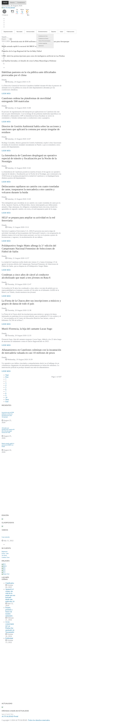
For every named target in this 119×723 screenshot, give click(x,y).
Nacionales (19, 31)
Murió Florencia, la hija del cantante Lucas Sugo (27, 328)
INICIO (5, 2)
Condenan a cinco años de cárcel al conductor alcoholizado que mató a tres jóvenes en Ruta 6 (26, 276)
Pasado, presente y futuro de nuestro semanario (9, 612)
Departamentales (8, 31)
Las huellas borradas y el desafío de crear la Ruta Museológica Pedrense (29, 61)
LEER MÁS (6, 93)
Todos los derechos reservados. (39, 720)
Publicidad (9, 638)
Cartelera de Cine (43, 36)
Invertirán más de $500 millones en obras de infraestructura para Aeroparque (8, 415)
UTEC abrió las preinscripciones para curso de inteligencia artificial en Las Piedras (33, 56)
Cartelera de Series (43, 38)
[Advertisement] (8, 485)
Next (7, 399)
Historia (12, 2)
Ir (10, 39)
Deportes (53, 31)
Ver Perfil (4, 555)
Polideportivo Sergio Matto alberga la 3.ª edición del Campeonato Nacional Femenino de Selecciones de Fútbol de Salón (29, 248)
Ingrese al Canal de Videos (7, 714)
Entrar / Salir (5, 553)
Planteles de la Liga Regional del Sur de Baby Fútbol (22, 51)
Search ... (5, 37)
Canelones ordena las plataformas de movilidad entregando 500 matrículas (26, 100)
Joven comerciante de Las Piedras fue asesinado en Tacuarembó (9, 627)
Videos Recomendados (44, 41)
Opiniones (41, 45)
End (6, 402)
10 (6, 397)
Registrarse (4, 551)
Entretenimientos (42, 31)
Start (7, 375)
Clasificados (9, 583)
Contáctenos (21, 2)
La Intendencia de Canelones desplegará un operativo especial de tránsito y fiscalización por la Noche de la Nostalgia (29, 158)
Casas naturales (6, 537)
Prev (7, 377)
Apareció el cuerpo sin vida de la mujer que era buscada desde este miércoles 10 (10, 595)
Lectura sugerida (42, 43)
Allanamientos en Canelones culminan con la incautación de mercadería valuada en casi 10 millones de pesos (31, 351)
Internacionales (30, 31)
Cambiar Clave (5, 557)
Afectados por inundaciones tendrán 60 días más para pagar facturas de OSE (8, 430)
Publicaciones (70, 31)
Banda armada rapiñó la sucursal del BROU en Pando (22, 46)
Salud (61, 31)
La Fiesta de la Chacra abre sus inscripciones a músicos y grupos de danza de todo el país (31, 302)
